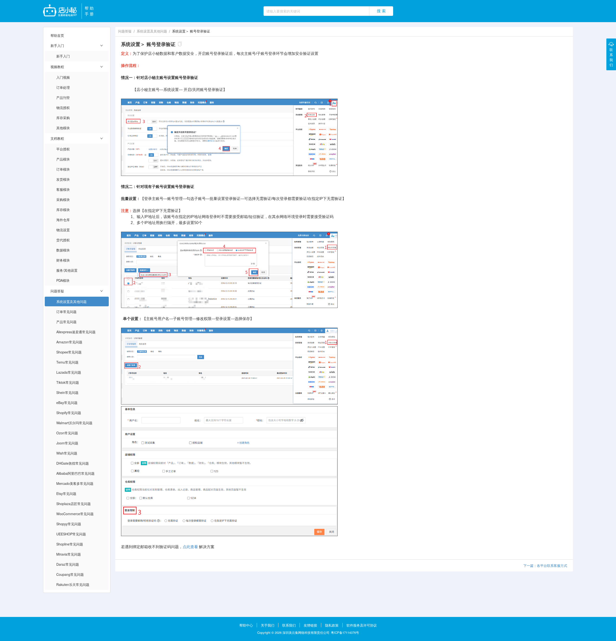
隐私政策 (332, 625)
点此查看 (190, 547)
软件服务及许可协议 (361, 625)
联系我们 (289, 625)
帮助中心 (246, 625)
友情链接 (310, 625)
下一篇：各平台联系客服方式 (545, 565)
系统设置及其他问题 (152, 31)
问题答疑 (125, 31)
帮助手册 (90, 11)
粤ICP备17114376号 (345, 632)
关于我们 (267, 625)
